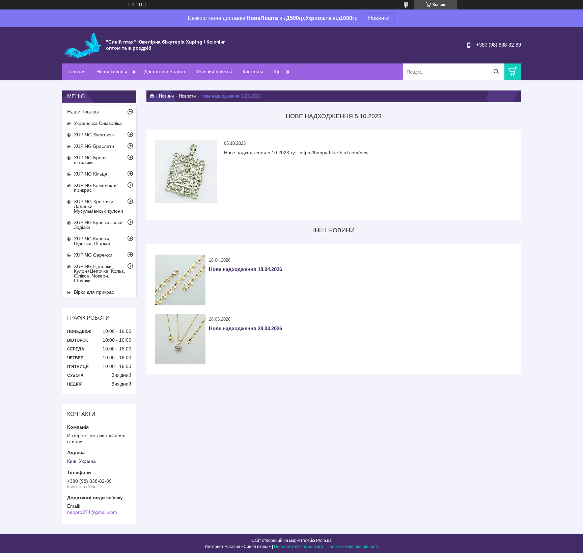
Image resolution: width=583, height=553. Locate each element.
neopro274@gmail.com (92, 512)
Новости (187, 96)
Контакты (253, 71)
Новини (166, 96)
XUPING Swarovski (94, 134)
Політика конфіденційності (352, 546)
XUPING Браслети (94, 146)
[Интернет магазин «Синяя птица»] (82, 44)
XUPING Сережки (93, 255)
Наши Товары (111, 71)
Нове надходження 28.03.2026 (245, 328)
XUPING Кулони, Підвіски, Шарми (92, 241)
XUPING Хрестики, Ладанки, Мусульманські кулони (98, 206)
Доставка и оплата (164, 71)
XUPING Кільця (90, 174)
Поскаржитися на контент (299, 546)
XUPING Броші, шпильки (91, 160)
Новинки (379, 18)
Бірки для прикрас (94, 292)
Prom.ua (324, 540)
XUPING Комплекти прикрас (95, 188)
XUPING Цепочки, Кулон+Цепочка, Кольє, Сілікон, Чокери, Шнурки (99, 273)
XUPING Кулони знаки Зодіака (98, 225)
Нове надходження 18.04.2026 (245, 269)
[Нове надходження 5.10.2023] (186, 171)
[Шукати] (496, 71)
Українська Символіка (98, 123)
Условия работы (214, 71)
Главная (76, 71)
